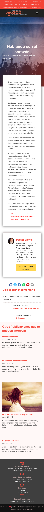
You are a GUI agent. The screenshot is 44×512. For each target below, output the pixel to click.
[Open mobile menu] (37, 13)
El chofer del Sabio (10, 336)
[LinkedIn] (19, 284)
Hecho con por (12, 507)
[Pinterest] (27, 284)
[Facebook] (10, 284)
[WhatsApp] (23, 284)
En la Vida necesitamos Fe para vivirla (17, 414)
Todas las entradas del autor (26, 267)
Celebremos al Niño (10, 441)
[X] (15, 284)
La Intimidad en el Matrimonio (14, 360)
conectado (24, 296)
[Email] (32, 284)
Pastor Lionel (24, 239)
